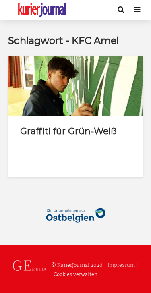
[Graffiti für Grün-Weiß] (75, 85)
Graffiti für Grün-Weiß (68, 131)
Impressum (121, 265)
